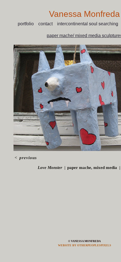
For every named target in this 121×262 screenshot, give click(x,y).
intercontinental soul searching (88, 24)
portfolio (27, 24)
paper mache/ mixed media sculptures (84, 36)
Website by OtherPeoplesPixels (84, 245)
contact (47, 24)
